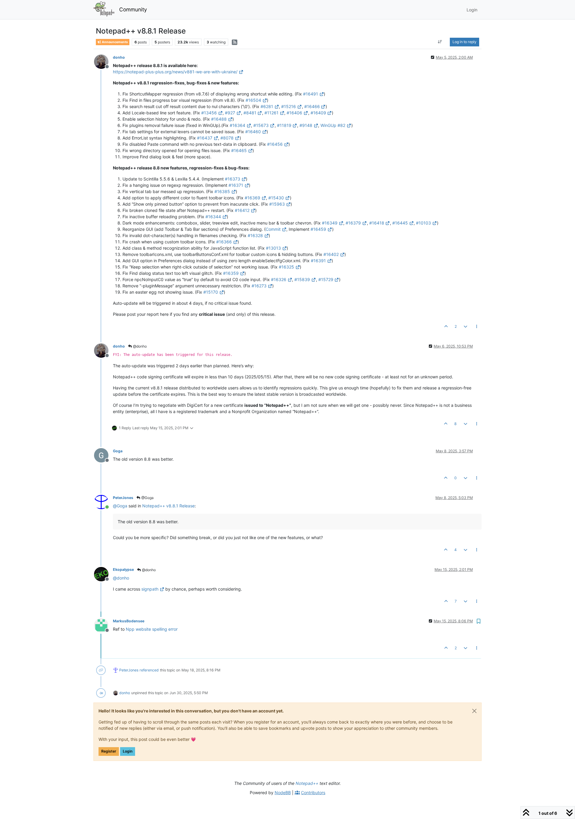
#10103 (423, 222)
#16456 (275, 144)
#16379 (353, 222)
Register (108, 751)
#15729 (325, 279)
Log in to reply (464, 42)
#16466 (312, 106)
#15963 (277, 204)
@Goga (147, 497)
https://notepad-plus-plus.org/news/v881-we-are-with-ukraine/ (175, 71)
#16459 (318, 229)
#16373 (232, 178)
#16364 (237, 125)
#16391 (318, 260)
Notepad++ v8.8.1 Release (168, 505)
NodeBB (283, 792)
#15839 (302, 279)
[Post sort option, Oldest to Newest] (440, 42)
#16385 (222, 191)
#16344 (213, 216)
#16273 (259, 285)
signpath (149, 589)
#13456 (209, 112)
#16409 (318, 112)
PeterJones (123, 497)
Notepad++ (307, 783)
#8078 (227, 137)
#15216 (288, 106)
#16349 (330, 222)
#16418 (376, 222)
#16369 (252, 197)
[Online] (103, 501)
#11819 (284, 125)
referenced (149, 670)
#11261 (271, 112)
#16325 (286, 266)
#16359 (231, 273)
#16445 (400, 222)
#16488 (219, 119)
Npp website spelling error (152, 629)
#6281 (267, 106)
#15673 (261, 125)
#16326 (278, 279)
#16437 (204, 137)
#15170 (210, 292)
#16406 (294, 112)
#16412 (242, 210)
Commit (273, 229)
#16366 (224, 241)
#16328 (255, 235)
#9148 (305, 125)
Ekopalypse (123, 569)
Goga (117, 451)
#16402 (331, 254)
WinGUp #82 (332, 125)
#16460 (253, 131)
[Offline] (103, 61)
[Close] (474, 711)
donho (119, 57)
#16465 (239, 150)
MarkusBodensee (128, 621)
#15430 (276, 197)
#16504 (253, 100)
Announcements (114, 42)
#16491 (310, 93)
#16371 (236, 185)
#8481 (249, 112)
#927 (230, 112)
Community (133, 9)
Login (127, 751)
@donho (139, 346)
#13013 (273, 248)
